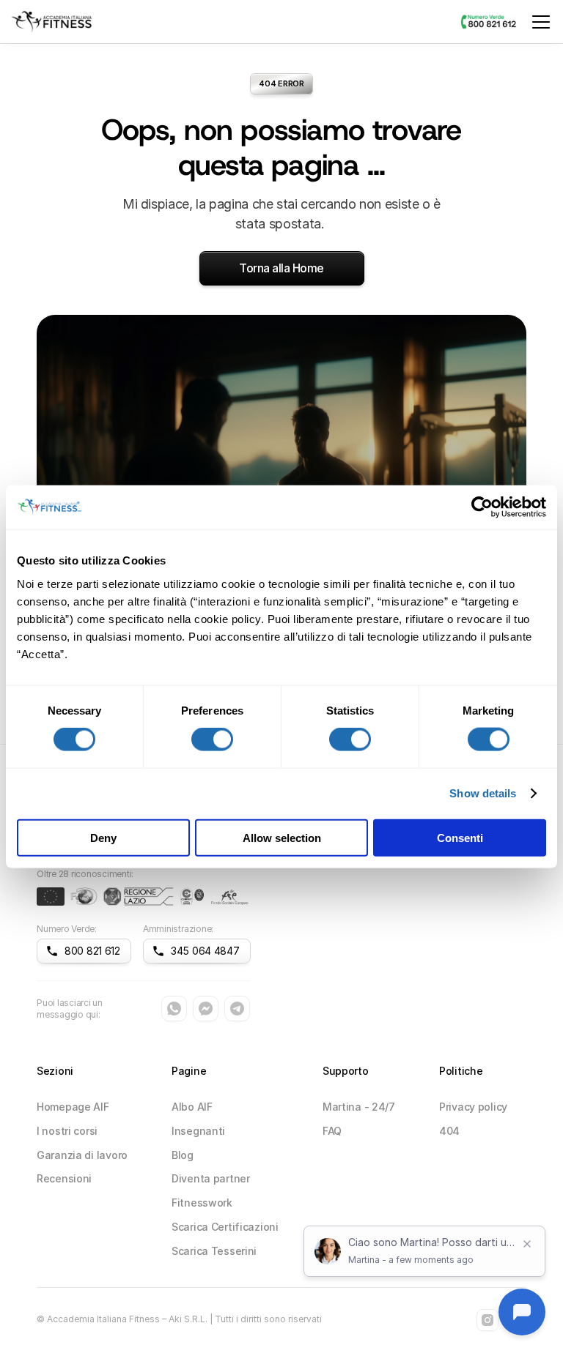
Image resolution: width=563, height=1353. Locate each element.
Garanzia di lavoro (82, 1155)
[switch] (212, 739)
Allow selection (282, 837)
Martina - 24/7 (359, 1106)
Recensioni (64, 1178)
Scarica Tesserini (214, 1251)
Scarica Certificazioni (225, 1226)
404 (449, 1131)
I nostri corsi (67, 1131)
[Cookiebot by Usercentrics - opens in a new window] (482, 507)
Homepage (65, 1106)
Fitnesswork (202, 1202)
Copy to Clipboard (84, 955)
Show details (482, 793)
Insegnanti (198, 1131)
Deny (103, 837)
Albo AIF (192, 1106)
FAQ (332, 1131)
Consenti (460, 837)
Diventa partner (211, 1178)
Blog (183, 1155)
